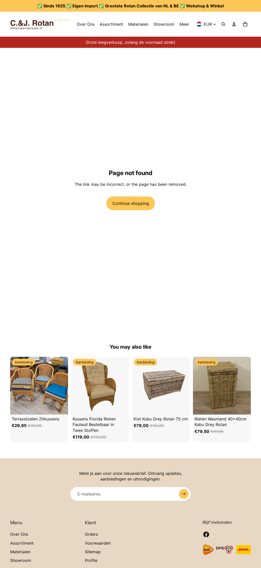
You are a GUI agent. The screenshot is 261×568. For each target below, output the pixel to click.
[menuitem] (86, 24)
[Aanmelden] (184, 494)
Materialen (20, 551)
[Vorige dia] (15, 385)
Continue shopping (130, 203)
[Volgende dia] (63, 385)
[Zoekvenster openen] (223, 24)
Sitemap (93, 551)
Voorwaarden (98, 543)
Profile (91, 560)
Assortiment (22, 543)
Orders (91, 534)
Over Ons (19, 534)
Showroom (20, 560)
